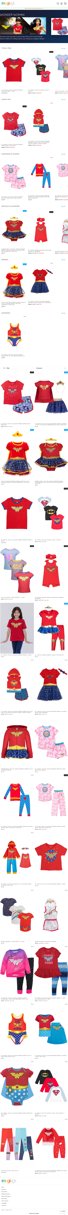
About (3, 1187)
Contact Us (4, 1205)
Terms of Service (5, 1200)
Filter (8, 368)
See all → (64, 48)
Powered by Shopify (34, 1213)
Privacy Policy (4, 1191)
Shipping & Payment (6, 1193)
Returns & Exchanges (6, 1196)
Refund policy (4, 1198)
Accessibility (4, 1203)
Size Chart (4, 1189)
